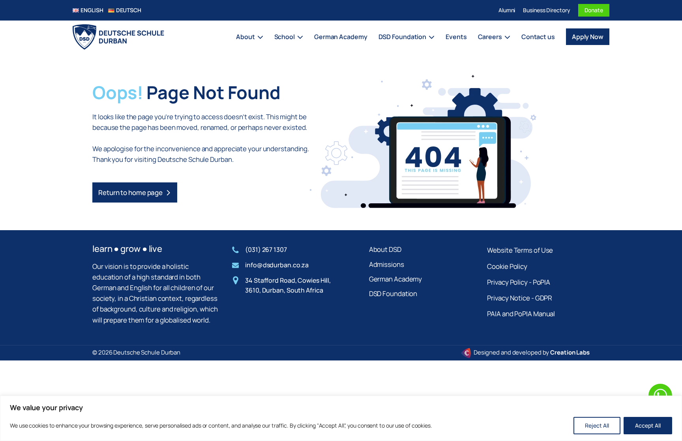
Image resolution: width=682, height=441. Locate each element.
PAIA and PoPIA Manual (521, 313)
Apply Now (587, 36)
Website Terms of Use (520, 250)
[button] (134, 192)
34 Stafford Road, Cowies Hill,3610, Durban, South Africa (288, 285)
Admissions (386, 264)
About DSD (385, 249)
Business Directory (546, 10)
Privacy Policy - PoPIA (518, 282)
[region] (341, 418)
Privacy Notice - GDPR (519, 297)
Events (456, 36)
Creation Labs (570, 352)
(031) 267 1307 (266, 249)
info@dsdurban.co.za (277, 265)
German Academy (340, 36)
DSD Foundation (393, 293)
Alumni (506, 10)
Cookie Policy (507, 266)
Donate (594, 10)
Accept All (648, 425)
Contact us (538, 36)
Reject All (597, 425)
